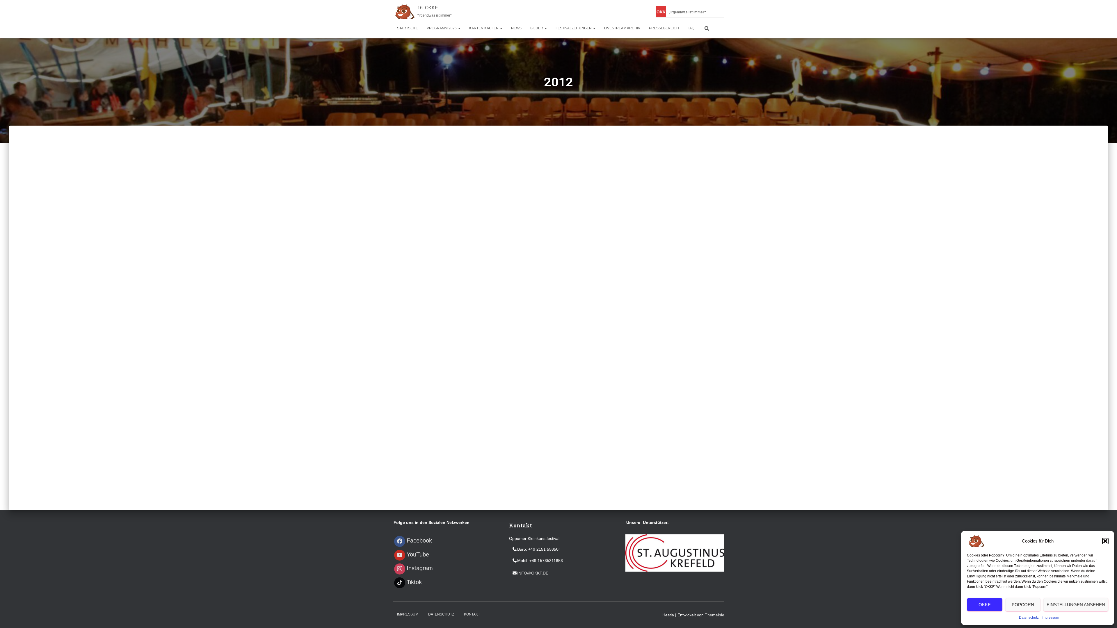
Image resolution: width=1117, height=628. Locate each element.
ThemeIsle (714, 615)
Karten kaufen (484, 28)
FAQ (691, 28)
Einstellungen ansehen (1076, 604)
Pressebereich (664, 28)
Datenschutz (1029, 617)
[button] (1105, 541)
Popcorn (1023, 604)
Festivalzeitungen (574, 28)
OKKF (984, 604)
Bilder (537, 28)
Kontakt (472, 614)
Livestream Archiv (622, 28)
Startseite (407, 28)
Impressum (1050, 617)
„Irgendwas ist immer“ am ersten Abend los (674, 12)
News (516, 28)
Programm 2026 (442, 28)
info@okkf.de (532, 573)
